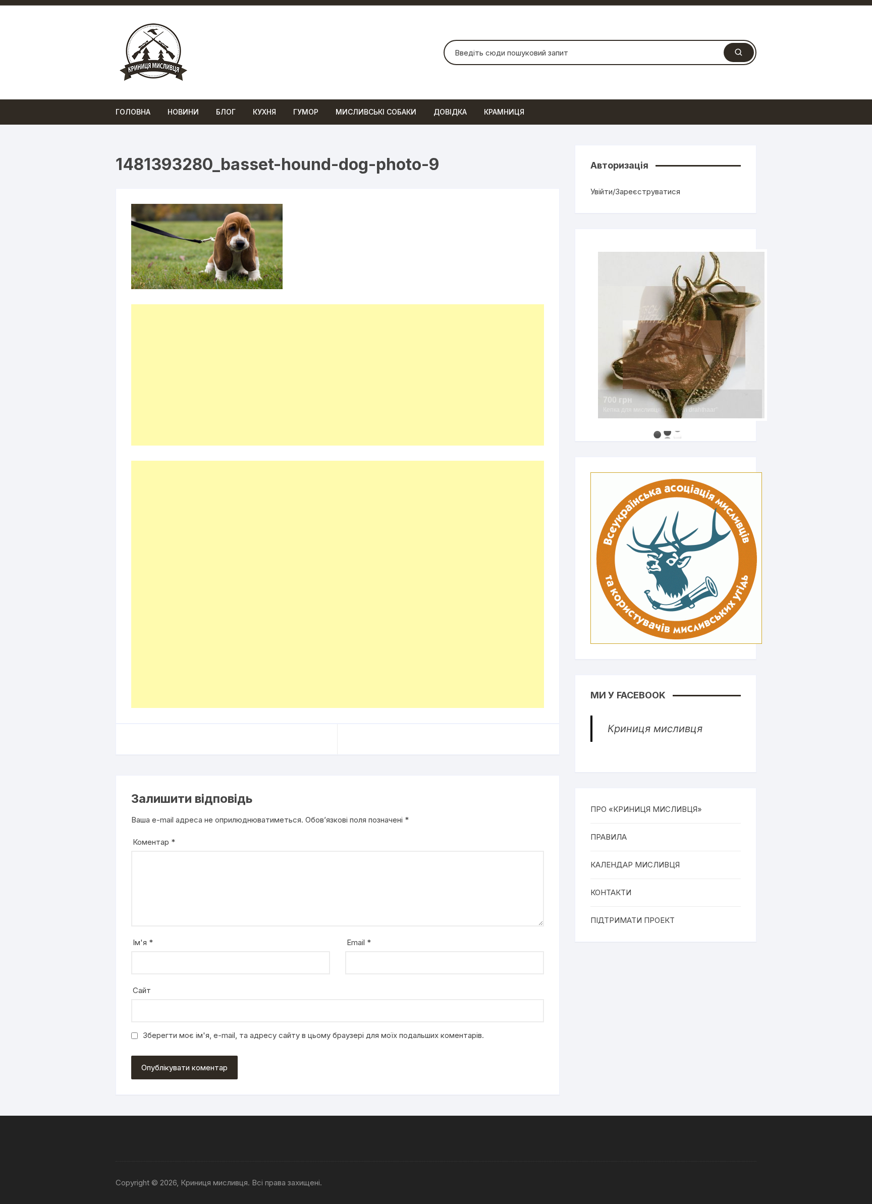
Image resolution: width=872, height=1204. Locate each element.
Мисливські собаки (376, 111)
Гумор (305, 111)
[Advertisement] (337, 375)
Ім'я (143, 942)
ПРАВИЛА (608, 837)
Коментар (154, 842)
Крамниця (504, 111)
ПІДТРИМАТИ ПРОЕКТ (632, 920)
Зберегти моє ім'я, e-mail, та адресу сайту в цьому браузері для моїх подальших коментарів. (313, 1035)
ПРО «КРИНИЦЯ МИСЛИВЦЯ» (646, 809)
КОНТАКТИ (610, 892)
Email (359, 942)
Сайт (142, 990)
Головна (133, 111)
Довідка (450, 111)
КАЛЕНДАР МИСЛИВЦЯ (635, 864)
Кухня (264, 111)
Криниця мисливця (655, 729)
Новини (183, 111)
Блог (226, 111)
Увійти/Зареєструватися (635, 191)
